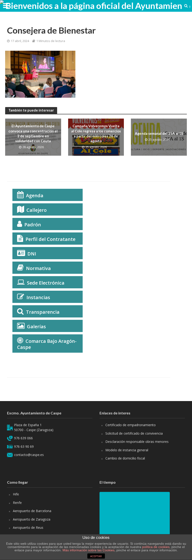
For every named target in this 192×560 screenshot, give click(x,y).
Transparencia (42, 312)
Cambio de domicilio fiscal (125, 458)
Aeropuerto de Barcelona (32, 511)
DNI (31, 254)
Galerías (36, 326)
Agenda (34, 195)
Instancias (38, 297)
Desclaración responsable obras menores (137, 441)
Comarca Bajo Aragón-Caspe (47, 344)
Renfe (17, 502)
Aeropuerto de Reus (28, 527)
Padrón (32, 224)
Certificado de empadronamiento (130, 425)
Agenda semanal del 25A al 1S (159, 133)
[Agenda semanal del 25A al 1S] (159, 136)
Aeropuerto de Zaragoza (31, 519)
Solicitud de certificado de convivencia (134, 433)
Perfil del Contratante (50, 239)
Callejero (36, 210)
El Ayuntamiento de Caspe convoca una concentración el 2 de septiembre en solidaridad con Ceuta (33, 133)
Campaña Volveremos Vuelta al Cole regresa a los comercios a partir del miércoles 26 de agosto (96, 133)
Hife (16, 494)
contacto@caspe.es (29, 454)
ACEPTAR (96, 556)
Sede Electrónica (45, 283)
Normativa (38, 268)
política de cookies (156, 547)
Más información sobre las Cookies (88, 550)
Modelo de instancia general (126, 450)
